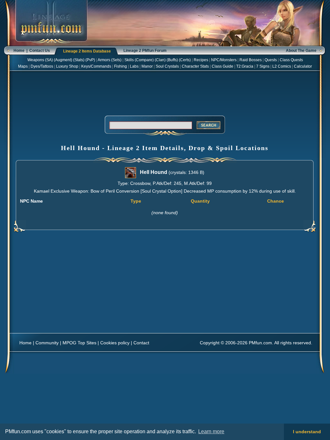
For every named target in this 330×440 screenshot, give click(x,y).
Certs (184, 60)
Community (47, 342)
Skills (129, 60)
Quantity (200, 201)
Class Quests (291, 60)
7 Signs (262, 66)
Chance (275, 201)
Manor (147, 66)
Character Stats (195, 66)
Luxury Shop (67, 66)
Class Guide (222, 66)
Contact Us (39, 50)
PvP (90, 60)
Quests (271, 60)
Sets (116, 60)
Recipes (201, 60)
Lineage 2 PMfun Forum (145, 50)
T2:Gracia (244, 66)
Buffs (172, 60)
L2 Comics (281, 66)
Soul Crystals (167, 66)
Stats (78, 60)
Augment (63, 60)
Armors (104, 60)
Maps (23, 66)
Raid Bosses (250, 60)
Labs (134, 66)
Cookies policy (115, 342)
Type (136, 201)
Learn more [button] (211, 431)
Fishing (120, 66)
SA (49, 60)
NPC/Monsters (224, 60)
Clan (160, 60)
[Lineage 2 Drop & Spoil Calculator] (51, 45)
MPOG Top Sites (79, 342)
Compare (144, 60)
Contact (141, 342)
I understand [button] (307, 431)
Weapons (35, 60)
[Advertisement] (164, 92)
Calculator (303, 66)
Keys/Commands (96, 66)
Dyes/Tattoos (42, 66)
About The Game (301, 50)
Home (19, 50)
